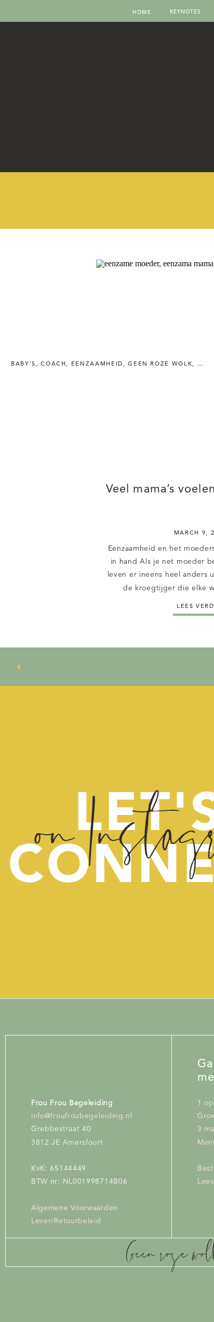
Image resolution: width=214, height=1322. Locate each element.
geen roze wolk (160, 364)
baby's (23, 364)
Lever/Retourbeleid (66, 1221)
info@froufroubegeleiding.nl (81, 1116)
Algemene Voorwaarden (74, 1208)
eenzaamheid (97, 364)
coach (53, 364)
